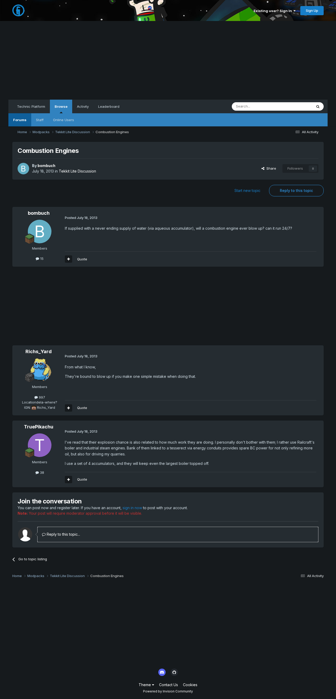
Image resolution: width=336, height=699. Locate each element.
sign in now (132, 508)
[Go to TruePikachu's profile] (39, 445)
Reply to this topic (296, 190)
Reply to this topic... (63, 534)
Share (270, 168)
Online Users (63, 120)
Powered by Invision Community (168, 691)
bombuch (46, 165)
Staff (40, 120)
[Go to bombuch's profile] (23, 168)
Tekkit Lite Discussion (77, 171)
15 (41, 258)
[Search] (318, 106)
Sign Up (312, 10)
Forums (20, 120)
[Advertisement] (168, 60)
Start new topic (247, 190)
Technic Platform (31, 106)
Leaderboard (108, 106)
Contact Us (168, 684)
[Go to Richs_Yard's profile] (39, 370)
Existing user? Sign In (273, 11)
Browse (61, 106)
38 (41, 472)
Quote (82, 259)
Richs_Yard (38, 351)
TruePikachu (38, 426)
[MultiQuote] (68, 259)
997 (41, 397)
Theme (145, 684)
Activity (83, 106)
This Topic (296, 106)
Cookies (190, 684)
